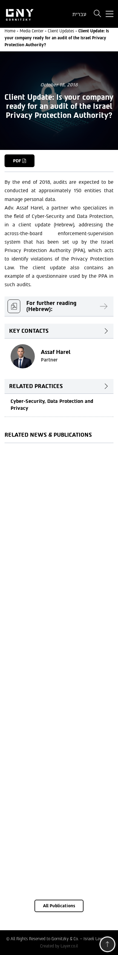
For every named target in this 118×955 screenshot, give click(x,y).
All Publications (59, 905)
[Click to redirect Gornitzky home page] (29, 14)
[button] (107, 945)
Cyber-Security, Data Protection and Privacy (52, 404)
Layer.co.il (69, 946)
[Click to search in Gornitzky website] (97, 14)
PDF (17, 160)
